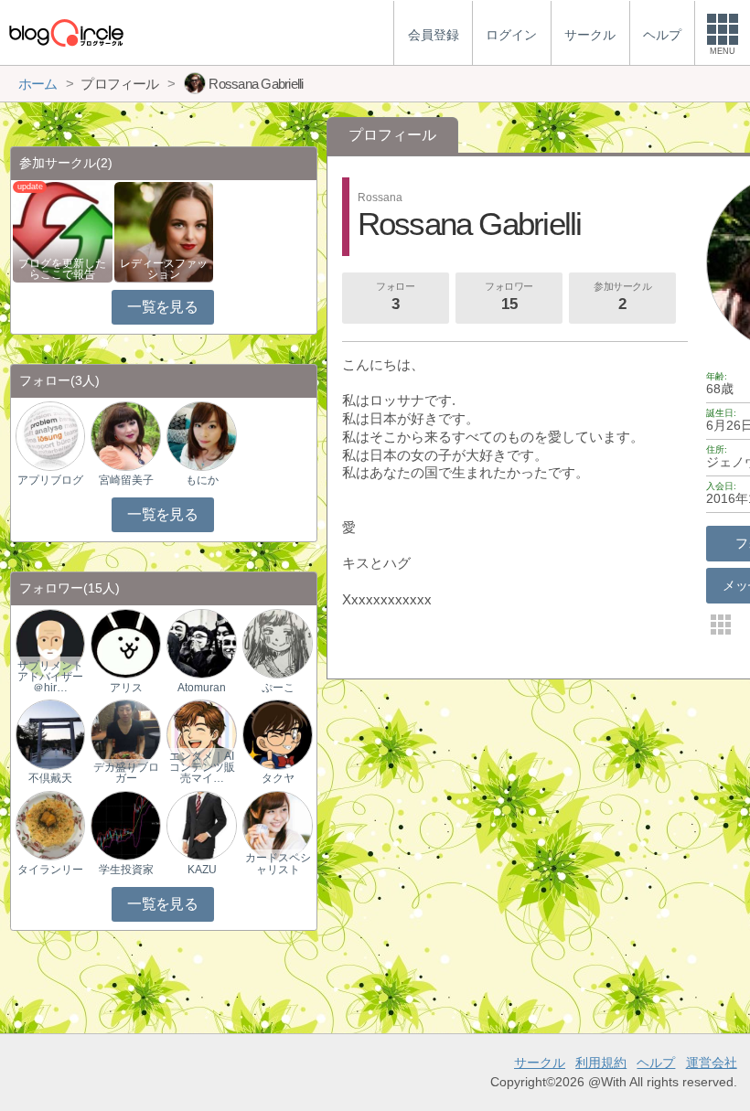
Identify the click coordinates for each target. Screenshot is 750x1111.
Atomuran (201, 687)
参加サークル (622, 297)
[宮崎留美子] (125, 436)
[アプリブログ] (50, 436)
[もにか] (201, 436)
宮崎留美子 (126, 480)
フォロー (395, 297)
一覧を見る (162, 307)
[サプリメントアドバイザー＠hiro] (50, 643)
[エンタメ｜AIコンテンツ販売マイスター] (201, 734)
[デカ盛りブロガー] (125, 734)
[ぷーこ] (277, 643)
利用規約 (601, 1062)
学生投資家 (126, 869)
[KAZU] (201, 824)
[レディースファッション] (164, 231)
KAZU (202, 869)
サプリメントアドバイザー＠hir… (50, 676)
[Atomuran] (201, 643)
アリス (126, 687)
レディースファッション (164, 269)
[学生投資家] (125, 824)
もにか (202, 480)
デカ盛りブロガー (126, 773)
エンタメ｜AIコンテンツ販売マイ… (202, 767)
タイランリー (50, 869)
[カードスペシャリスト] (277, 824)
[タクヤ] (277, 734)
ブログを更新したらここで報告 (62, 269)
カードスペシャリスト (278, 863)
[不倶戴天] (50, 734)
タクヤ (278, 778)
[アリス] (125, 643)
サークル (539, 1062)
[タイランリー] (50, 824)
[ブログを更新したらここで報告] (62, 231)
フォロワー (509, 297)
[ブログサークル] (66, 32)
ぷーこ (278, 687)
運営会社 (711, 1062)
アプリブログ (50, 480)
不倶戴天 (50, 778)
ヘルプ (656, 1062)
